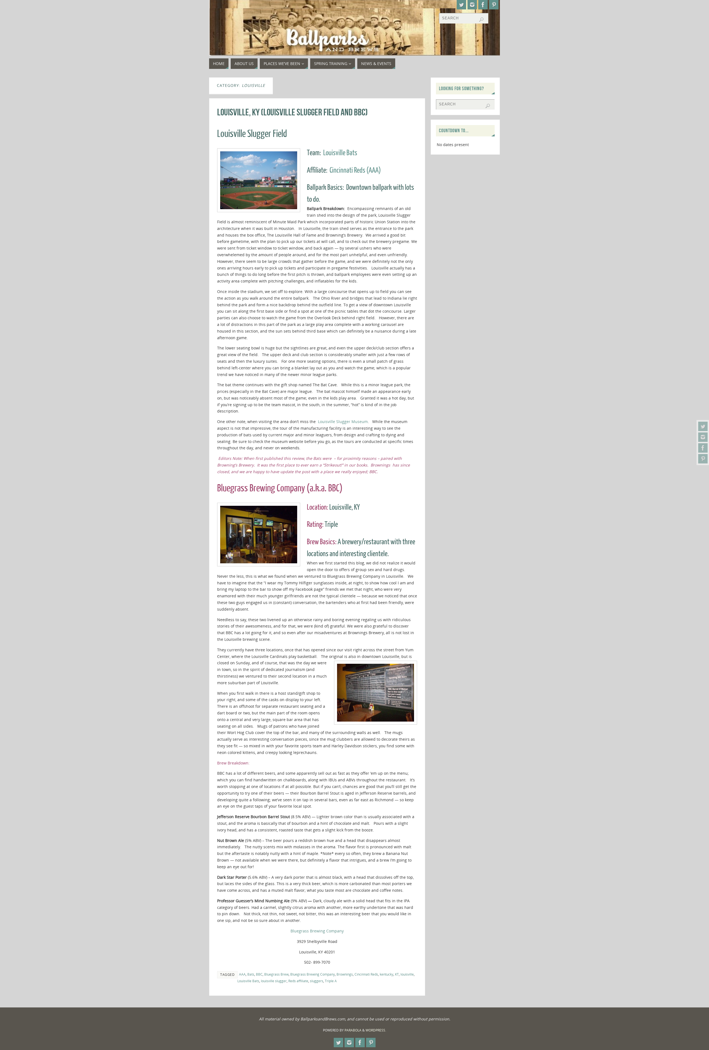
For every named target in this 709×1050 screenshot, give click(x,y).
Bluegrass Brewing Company (317, 931)
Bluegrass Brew (276, 974)
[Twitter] (703, 426)
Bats (250, 974)
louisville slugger (274, 981)
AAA (242, 974)
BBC (259, 974)
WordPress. (376, 1030)
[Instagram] (703, 437)
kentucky (386, 974)
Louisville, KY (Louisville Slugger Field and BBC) (292, 112)
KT (397, 974)
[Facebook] (703, 448)
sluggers (316, 981)
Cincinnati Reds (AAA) (355, 170)
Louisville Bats (340, 153)
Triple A (331, 981)
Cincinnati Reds (366, 974)
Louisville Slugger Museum (343, 421)
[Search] (481, 19)
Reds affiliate (298, 981)
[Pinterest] (703, 458)
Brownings (344, 974)
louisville (407, 974)
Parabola (353, 1030)
